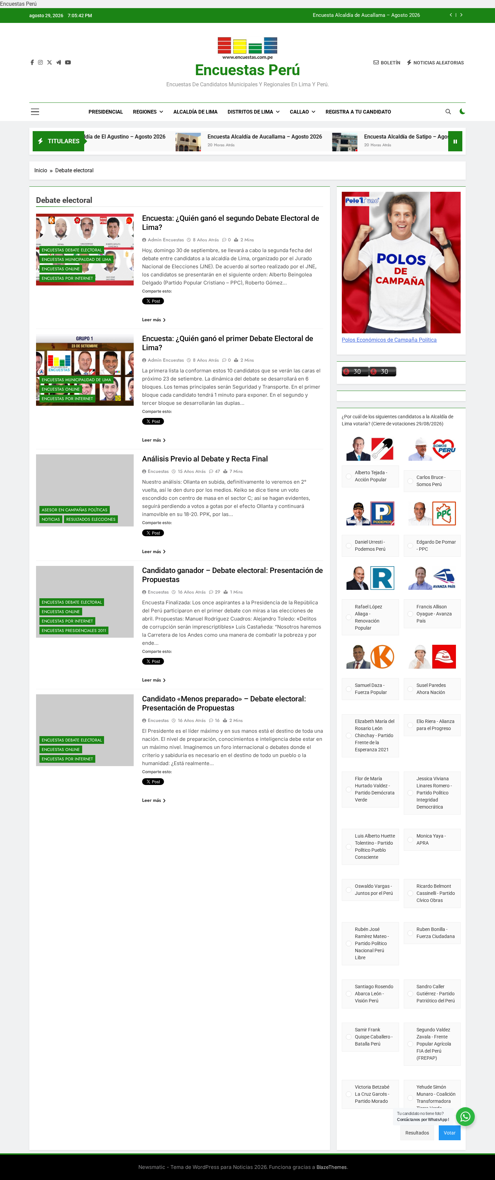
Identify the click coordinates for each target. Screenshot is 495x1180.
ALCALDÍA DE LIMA (195, 112)
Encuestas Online (61, 269)
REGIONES (145, 112)
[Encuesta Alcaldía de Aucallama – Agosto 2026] (155, 145)
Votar (450, 1133)
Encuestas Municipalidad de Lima (76, 259)
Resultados (417, 1133)
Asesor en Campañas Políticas (74, 510)
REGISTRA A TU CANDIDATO (358, 112)
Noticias (51, 519)
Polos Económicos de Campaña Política (389, 340)
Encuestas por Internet (67, 278)
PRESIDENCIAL (106, 112)
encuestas (158, 471)
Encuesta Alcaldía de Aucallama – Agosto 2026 (366, 15)
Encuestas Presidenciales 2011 (74, 631)
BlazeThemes (332, 1167)
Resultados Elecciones (91, 519)
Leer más (151, 319)
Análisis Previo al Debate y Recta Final (205, 459)
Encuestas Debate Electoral (72, 250)
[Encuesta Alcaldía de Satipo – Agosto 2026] (312, 145)
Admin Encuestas (166, 239)
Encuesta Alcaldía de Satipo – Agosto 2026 (384, 136)
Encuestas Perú (247, 70)
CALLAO (299, 112)
